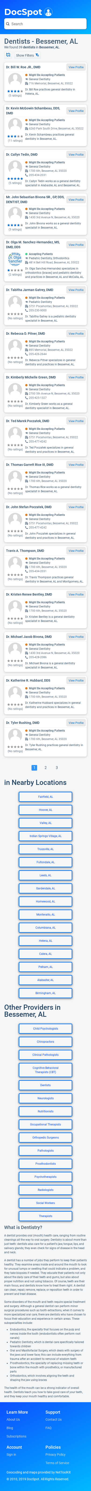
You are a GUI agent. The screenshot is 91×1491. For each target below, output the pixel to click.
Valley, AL (46, 823)
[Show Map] (8, 55)
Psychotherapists (45, 1176)
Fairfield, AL (45, 796)
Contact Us (54, 1419)
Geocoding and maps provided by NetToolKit (39, 1472)
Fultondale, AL (46, 862)
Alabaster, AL (45, 980)
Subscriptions (16, 1436)
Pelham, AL (45, 967)
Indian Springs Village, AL (46, 836)
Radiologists (45, 1190)
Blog (10, 1428)
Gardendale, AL (45, 888)
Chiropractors (45, 1041)
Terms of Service (57, 1463)
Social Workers (45, 1203)
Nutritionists (45, 1111)
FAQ (49, 1428)
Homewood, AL (45, 901)
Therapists (45, 1216)
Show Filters (25, 55)
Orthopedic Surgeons (45, 1137)
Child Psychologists (45, 1028)
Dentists (45, 1085)
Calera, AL (45, 954)
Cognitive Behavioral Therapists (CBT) (46, 1070)
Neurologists (46, 1098)
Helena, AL (45, 940)
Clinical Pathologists (45, 1054)
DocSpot (23, 11)
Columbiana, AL (45, 927)
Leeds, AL (45, 875)
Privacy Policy (56, 1454)
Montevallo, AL (45, 914)
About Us (13, 1419)
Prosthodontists (45, 1163)
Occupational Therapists (45, 1124)
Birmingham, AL (45, 993)
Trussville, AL (45, 849)
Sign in (11, 1454)
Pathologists (46, 1150)
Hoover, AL (45, 810)
